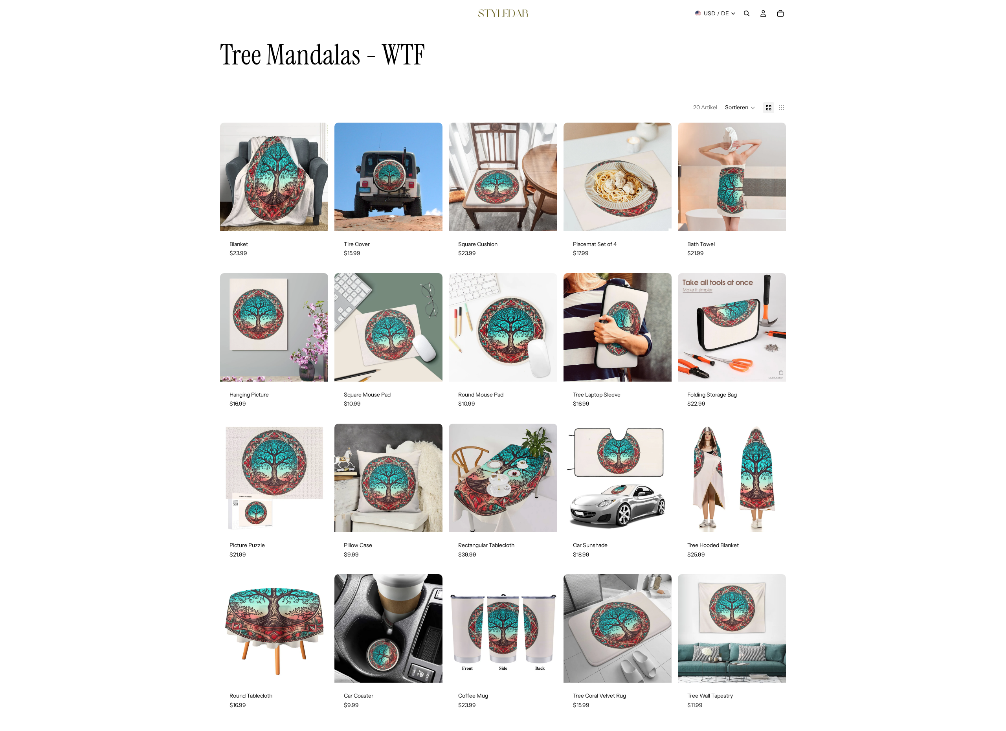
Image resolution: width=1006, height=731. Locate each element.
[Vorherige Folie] (232, 177)
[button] (740, 107)
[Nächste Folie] (316, 177)
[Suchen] (746, 13)
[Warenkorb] (780, 13)
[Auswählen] (316, 219)
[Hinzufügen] (545, 219)
